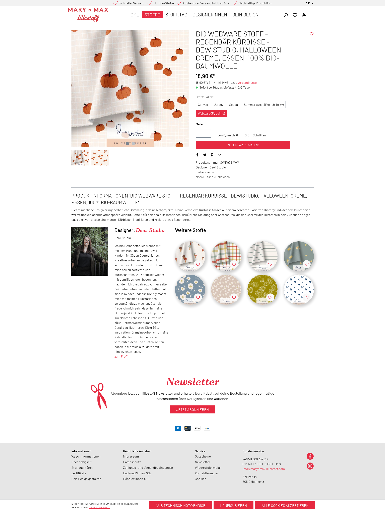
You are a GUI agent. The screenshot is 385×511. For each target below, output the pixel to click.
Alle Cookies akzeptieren (285, 505)
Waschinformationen (85, 456)
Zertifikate (78, 473)
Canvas (203, 104)
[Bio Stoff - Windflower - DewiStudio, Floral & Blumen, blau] (190, 290)
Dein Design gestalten (86, 479)
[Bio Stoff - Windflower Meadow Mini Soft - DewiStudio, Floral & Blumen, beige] (226, 290)
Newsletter (202, 462)
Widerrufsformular (208, 467)
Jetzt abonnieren (192, 409)
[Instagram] (310, 466)
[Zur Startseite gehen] (88, 15)
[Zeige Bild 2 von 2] (133, 143)
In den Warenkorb (243, 145)
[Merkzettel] (295, 14)
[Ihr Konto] (304, 14)
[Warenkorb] (311, 13)
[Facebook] (310, 456)
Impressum (131, 456)
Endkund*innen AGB (137, 473)
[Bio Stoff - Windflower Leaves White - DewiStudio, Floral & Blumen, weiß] (299, 290)
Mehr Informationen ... (99, 507)
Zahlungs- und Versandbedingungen (148, 467)
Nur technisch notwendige (180, 505)
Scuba (233, 104)
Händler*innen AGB (136, 479)
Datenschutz (132, 462)
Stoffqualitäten (82, 467)
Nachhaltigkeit (81, 462)
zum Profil (121, 356)
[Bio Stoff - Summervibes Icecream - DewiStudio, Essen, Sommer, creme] (190, 256)
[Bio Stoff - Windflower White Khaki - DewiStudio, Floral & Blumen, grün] (262, 290)
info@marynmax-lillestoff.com (264, 469)
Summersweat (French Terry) (264, 104)
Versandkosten (248, 82)
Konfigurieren (233, 505)
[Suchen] (285, 14)
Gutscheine (203, 456)
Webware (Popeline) (211, 113)
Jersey (218, 104)
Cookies (200, 479)
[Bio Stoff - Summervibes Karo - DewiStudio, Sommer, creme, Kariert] (226, 256)
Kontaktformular (206, 473)
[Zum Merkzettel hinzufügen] (312, 34)
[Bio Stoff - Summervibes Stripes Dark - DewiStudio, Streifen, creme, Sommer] (262, 256)
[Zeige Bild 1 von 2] (127, 143)
